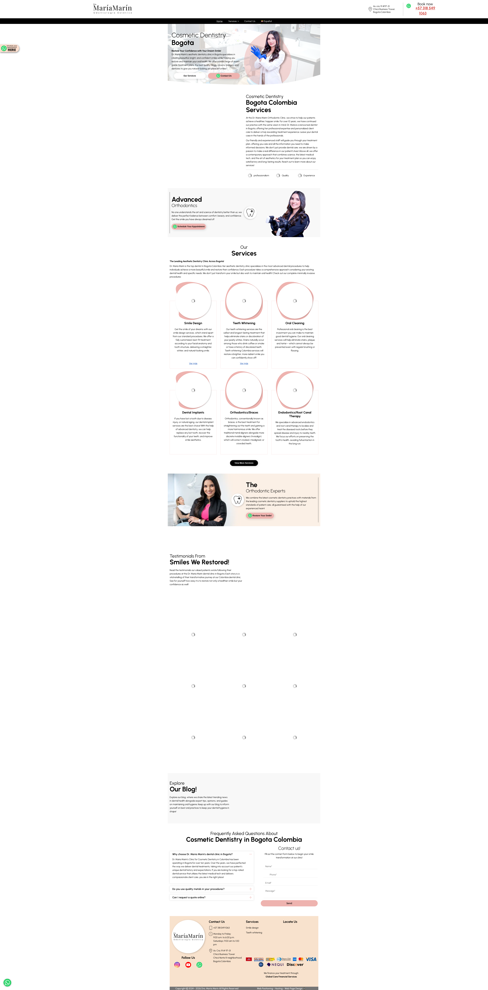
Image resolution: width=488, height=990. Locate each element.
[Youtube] (188, 965)
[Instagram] (177, 965)
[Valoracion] (9, 48)
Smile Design (193, 323)
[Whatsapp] (199, 965)
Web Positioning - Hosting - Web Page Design (280, 988)
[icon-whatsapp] (7, 982)
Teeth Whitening (244, 323)
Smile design (252, 927)
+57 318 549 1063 (425, 10)
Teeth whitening (254, 932)
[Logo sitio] (112, 13)
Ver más (193, 363)
